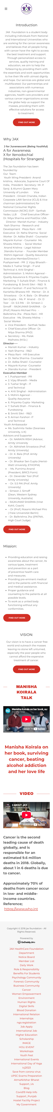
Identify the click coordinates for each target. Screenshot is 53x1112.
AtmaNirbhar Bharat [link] (26, 1079)
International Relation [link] (26, 1014)
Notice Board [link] (26, 957)
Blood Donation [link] (26, 1010)
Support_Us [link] (26, 1084)
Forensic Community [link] (26, 981)
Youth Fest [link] (26, 1055)
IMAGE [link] (26, 1043)
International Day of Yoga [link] (26, 1063)
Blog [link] (26, 1088)
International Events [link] (26, 1059)
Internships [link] (26, 1018)
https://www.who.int (21, 909)
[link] (26, 8)
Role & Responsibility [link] (26, 969)
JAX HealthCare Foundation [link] (26, 948)
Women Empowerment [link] (26, 993)
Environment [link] (26, 998)
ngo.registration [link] (26, 1022)
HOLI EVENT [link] (26, 1047)
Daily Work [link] (26, 965)
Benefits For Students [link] (26, 973)
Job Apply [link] (27, 1026)
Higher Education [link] (26, 1034)
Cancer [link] (26, 989)
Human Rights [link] (26, 1002)
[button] (6, 8)
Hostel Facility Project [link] (26, 1100)
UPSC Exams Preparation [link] (26, 1075)
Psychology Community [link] (26, 977)
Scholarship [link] (26, 1038)
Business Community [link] (26, 985)
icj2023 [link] (26, 1067)
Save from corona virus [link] (26, 1071)
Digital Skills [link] (26, 1006)
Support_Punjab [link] (26, 1096)
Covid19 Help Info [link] (26, 1092)
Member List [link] (26, 961)
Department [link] (26, 952)
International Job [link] (26, 1030)
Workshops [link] (26, 1051)
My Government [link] (26, 1104)
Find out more (26, 122)
